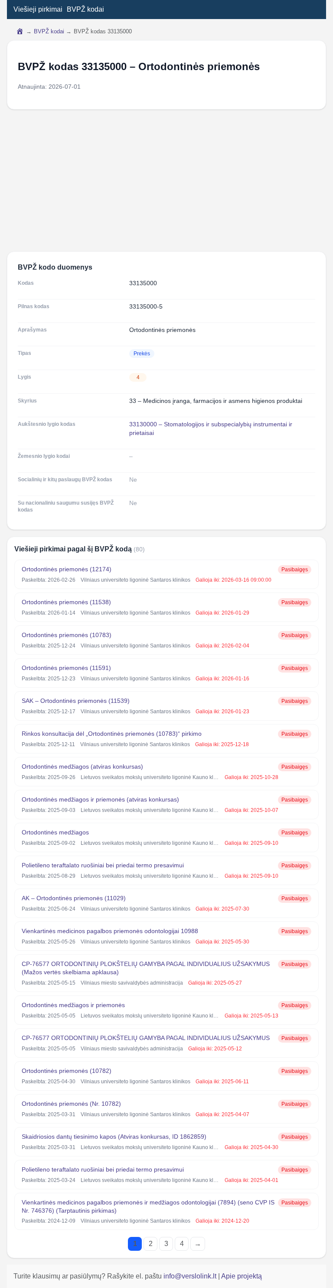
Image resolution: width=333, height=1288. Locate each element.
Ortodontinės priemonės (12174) (66, 569)
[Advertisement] (166, 180)
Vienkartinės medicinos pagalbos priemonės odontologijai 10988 (110, 930)
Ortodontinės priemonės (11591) (66, 667)
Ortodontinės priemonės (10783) (66, 634)
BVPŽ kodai (85, 9)
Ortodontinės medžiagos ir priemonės (73, 1004)
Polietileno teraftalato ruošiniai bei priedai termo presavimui (103, 865)
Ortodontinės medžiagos (55, 832)
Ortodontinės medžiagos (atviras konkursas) (82, 766)
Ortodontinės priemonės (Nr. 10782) (71, 1103)
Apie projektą (241, 1276)
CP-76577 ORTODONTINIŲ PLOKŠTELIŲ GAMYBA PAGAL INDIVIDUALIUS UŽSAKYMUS (146, 1037)
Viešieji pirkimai (37, 9)
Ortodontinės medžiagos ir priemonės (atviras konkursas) (100, 799)
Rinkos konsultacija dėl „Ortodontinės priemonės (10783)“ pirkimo (112, 733)
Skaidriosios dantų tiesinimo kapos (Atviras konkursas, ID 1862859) (114, 1136)
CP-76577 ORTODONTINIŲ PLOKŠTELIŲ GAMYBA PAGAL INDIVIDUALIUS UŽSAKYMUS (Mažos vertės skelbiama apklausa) (146, 968)
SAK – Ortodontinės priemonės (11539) (76, 700)
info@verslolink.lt (190, 1276)
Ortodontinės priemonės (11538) (66, 602)
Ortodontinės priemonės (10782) (66, 1070)
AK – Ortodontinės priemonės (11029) (74, 898)
